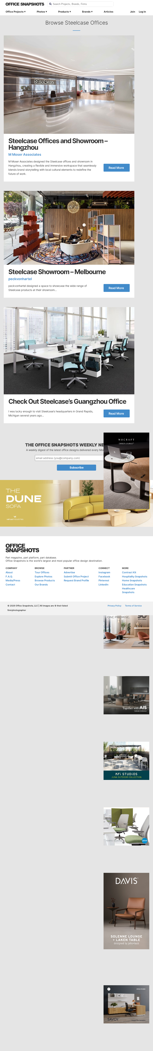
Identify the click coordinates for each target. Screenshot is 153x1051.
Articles (108, 11)
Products (63, 11)
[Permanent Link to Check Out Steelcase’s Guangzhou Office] (69, 350)
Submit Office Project (76, 576)
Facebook (104, 576)
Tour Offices (42, 572)
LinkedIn (103, 584)
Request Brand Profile (76, 580)
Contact (10, 584)
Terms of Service (133, 605)
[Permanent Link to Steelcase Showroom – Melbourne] (69, 228)
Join (132, 11)
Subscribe (77, 467)
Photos (41, 11)
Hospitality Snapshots (134, 576)
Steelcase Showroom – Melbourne (57, 271)
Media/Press (13, 580)
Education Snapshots (134, 584)
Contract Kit (129, 572)
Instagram (104, 572)
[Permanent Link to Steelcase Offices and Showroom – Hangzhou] (69, 84)
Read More (116, 168)
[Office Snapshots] (25, 4)
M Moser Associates (24, 154)
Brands (86, 11)
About (9, 572)
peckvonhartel (20, 279)
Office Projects (15, 11)
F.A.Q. (9, 576)
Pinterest (104, 580)
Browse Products (45, 580)
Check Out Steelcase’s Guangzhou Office (67, 401)
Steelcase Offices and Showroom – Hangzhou (57, 144)
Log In (142, 11)
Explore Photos (43, 576)
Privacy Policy (114, 605)
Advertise (69, 572)
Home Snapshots (132, 580)
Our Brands (41, 584)
